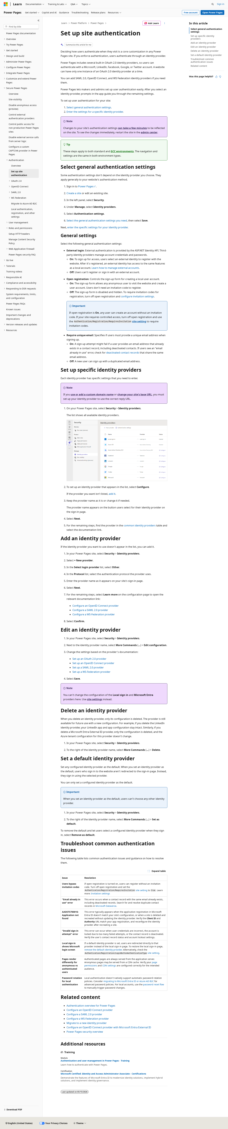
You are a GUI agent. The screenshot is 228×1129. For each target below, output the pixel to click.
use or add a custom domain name (92, 394)
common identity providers (140, 525)
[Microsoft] (6, 4)
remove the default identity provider (103, 949)
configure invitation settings (137, 296)
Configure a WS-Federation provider (93, 614)
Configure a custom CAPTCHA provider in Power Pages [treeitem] (23, 150)
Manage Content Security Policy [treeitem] (22, 241)
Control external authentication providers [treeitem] (21, 116)
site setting (139, 321)
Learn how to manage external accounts (115, 268)
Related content (199, 65)
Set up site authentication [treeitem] (19, 173)
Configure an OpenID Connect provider (95, 605)
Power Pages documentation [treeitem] (21, 33)
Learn (64, 23)
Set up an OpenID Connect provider (93, 663)
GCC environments (122, 151)
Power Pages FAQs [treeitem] (15, 303)
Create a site (74, 193)
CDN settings (109, 965)
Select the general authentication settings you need (97, 220)
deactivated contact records (122, 352)
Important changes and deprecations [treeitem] (18, 316)
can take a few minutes (132, 128)
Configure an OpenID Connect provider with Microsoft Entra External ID (109, 1027)
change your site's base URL (134, 394)
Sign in (220, 3)
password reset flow (153, 984)
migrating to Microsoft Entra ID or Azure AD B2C (128, 981)
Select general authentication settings (89, 107)
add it (112, 494)
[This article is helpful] (216, 77)
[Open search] (213, 4)
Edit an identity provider (203, 46)
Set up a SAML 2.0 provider (88, 667)
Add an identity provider (203, 42)
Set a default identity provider (206, 55)
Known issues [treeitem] (13, 309)
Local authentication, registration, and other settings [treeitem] (23, 213)
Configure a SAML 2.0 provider (90, 610)
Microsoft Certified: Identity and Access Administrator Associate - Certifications (103, 1073)
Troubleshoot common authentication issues (202, 60)
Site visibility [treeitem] (15, 99)
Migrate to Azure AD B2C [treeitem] (24, 203)
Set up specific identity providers (202, 37)
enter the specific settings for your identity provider (97, 227)
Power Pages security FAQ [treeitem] (22, 254)
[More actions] (164, 23)
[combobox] (21, 26)
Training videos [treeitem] (14, 271)
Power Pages (97, 23)
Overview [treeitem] (13, 93)
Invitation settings (100, 893)
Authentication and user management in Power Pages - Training (95, 1060)
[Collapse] (38, 20)
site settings (94, 699)
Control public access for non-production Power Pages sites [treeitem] (24, 128)
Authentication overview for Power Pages (91, 1005)
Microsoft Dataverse (106, 905)
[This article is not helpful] (220, 77)
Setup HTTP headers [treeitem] (19, 233)
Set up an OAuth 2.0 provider (89, 658)
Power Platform (79, 23)
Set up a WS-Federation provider (91, 672)
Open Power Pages (212, 12)
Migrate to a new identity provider (87, 1023)
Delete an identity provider (205, 50)
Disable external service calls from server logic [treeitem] (24, 139)
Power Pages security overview (85, 1031)
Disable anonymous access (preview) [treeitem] (23, 107)
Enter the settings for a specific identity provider (95, 111)
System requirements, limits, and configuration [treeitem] (21, 296)
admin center (149, 132)
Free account (191, 12)
